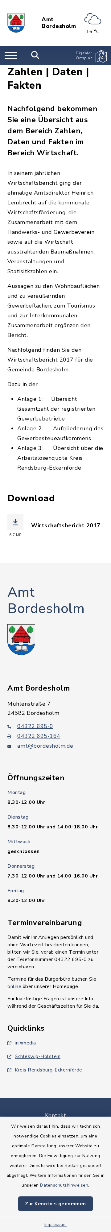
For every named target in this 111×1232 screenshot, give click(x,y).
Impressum (55, 1224)
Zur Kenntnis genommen (55, 1203)
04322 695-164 (38, 736)
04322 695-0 (35, 726)
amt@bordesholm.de (45, 746)
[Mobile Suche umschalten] (35, 55)
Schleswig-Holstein (37, 1056)
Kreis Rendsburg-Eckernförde (48, 1070)
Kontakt (55, 1115)
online (14, 986)
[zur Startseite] (16, 23)
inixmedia (25, 1043)
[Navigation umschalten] (11, 55)
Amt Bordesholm (59, 22)
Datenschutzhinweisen (64, 1185)
